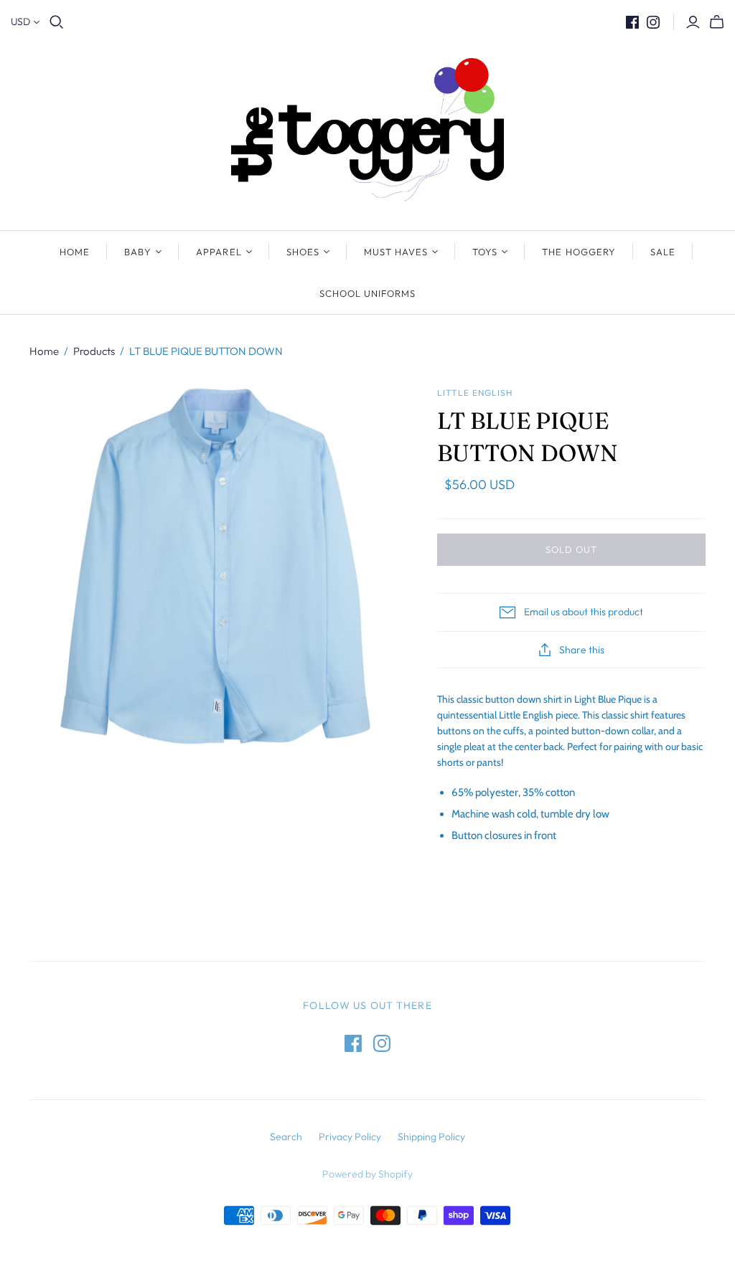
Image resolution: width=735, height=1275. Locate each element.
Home (75, 251)
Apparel (218, 251)
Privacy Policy (350, 1136)
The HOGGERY (578, 251)
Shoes (302, 251)
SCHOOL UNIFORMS (367, 293)
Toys (484, 251)
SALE (662, 251)
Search (286, 1136)
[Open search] (57, 22)
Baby (137, 251)
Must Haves (396, 251)
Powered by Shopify (367, 1173)
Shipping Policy (431, 1136)
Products (94, 351)
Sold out (571, 549)
